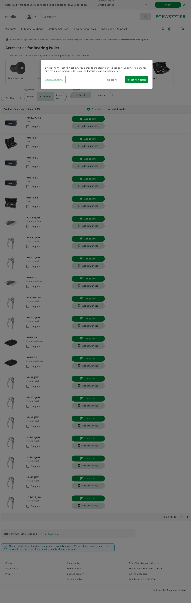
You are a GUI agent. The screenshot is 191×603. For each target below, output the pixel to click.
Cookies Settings (54, 79)
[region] (97, 74)
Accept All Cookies (136, 79)
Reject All (112, 79)
